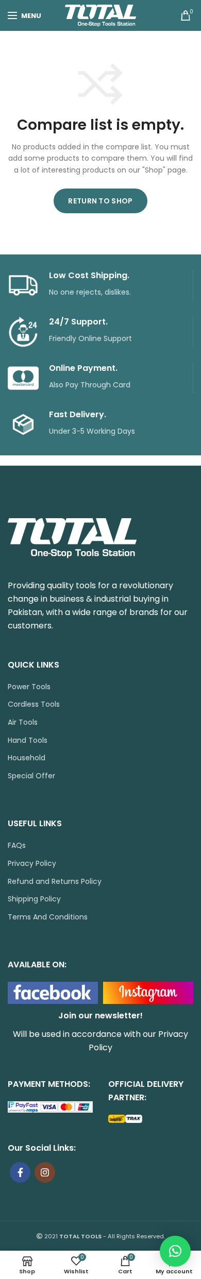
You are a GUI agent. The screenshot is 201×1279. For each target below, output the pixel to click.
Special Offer (31, 776)
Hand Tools (27, 740)
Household (26, 758)
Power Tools (29, 687)
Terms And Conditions (48, 917)
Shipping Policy (34, 899)
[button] (175, 1251)
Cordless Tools (34, 704)
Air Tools (23, 722)
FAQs (17, 845)
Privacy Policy (32, 863)
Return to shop (100, 201)
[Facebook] (20, 1172)
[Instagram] (45, 1172)
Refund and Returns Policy (55, 881)
